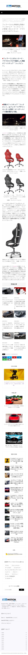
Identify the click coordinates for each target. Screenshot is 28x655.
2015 (14, 644)
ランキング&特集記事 (10, 576)
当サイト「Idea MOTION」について (9, 617)
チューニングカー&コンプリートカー (13, 569)
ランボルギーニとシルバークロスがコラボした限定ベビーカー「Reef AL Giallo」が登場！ (14, 383)
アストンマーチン (16, 565)
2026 (14, 632)
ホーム (4, 18)
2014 (14, 646)
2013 (14, 649)
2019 (14, 636)
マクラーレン (15, 574)
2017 (14, 640)
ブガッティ (15, 572)
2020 (14, 634)
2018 (14, 638)
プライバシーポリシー (6, 623)
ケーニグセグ (8, 567)
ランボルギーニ (8, 578)
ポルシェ (7, 574)
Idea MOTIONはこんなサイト (7, 620)
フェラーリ (5, 133)
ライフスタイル (10, 18)
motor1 (15, 266)
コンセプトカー (17, 567)
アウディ (7, 565)
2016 (14, 642)
